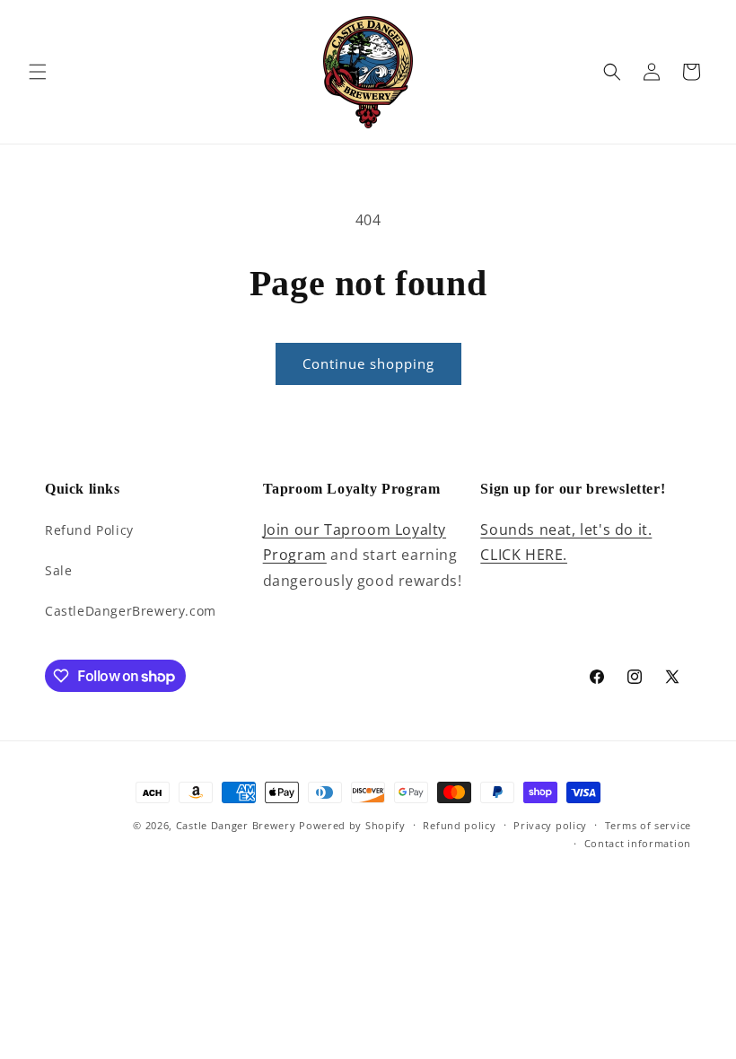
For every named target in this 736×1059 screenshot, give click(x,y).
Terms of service (648, 825)
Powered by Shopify (352, 825)
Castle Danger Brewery (236, 825)
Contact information (637, 843)
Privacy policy (550, 825)
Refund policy (459, 825)
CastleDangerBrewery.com (130, 610)
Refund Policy (89, 529)
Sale (58, 570)
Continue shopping (368, 363)
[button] (37, 72)
